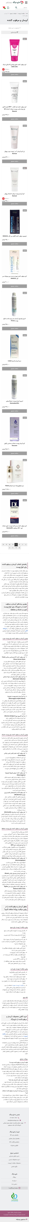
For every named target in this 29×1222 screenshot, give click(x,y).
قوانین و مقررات (14, 1145)
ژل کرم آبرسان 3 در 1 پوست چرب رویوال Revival (14, 152)
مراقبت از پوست (21, 13)
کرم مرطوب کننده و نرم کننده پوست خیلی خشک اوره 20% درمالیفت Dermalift (14, 527)
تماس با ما (14, 1184)
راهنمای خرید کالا (14, 1135)
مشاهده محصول (14, 74)
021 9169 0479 (13, 1118)
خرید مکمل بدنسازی (14, 1156)
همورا (9, 1212)
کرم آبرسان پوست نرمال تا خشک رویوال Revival (14, 195)
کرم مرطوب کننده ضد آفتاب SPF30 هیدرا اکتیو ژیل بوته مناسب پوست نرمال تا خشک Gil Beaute (14, 109)
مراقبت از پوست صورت (18, 985)
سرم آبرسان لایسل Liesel (14, 361)
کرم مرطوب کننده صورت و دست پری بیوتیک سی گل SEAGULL (14, 277)
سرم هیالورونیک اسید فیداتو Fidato (14, 486)
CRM (12, 1212)
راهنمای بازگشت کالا (14, 1142)
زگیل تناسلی (14, 1166)
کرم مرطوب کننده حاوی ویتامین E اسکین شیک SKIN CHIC (14, 66)
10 (12, 548)
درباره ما (14, 1181)
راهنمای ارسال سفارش (14, 1138)
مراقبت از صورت (13, 13)
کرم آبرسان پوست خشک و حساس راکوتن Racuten (14, 444)
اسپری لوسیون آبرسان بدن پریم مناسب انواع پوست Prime (14, 320)
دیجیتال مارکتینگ (17, 1212)
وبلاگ (14, 1177)
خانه (27, 13)
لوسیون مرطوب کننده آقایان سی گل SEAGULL (14, 236)
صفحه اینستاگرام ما (13, 1188)
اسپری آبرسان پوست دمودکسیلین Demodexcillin (14, 402)
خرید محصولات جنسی (14, 1160)
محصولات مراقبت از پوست (14, 1163)
